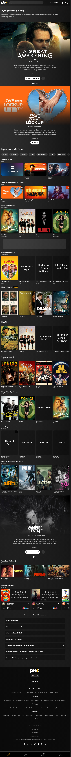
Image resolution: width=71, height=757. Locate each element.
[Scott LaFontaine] (63, 603)
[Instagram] (24, 744)
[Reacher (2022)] (44, 444)
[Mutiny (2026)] (27, 479)
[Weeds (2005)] (61, 223)
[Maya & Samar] (12, 573)
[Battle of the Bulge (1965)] (9, 340)
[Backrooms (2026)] (27, 305)
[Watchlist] (62, 2)
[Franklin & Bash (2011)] (9, 409)
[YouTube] (45, 744)
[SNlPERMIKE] (33, 603)
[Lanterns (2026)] (44, 479)
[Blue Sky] (35, 744)
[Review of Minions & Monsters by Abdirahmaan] (15, 595)
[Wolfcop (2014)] (44, 375)
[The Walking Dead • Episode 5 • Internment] (36, 194)
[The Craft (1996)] (27, 223)
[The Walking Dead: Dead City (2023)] (9, 479)
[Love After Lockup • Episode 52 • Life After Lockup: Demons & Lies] (12, 194)
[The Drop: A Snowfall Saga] (59, 573)
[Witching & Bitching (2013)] (27, 375)
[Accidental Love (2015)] (9, 270)
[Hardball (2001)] (36, 171)
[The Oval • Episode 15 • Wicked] (59, 171)
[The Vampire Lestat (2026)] (61, 479)
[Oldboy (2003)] (44, 223)
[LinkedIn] (42, 744)
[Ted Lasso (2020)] (27, 444)
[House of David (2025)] (9, 444)
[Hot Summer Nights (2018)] (27, 270)
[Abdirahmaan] (3, 603)
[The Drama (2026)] (44, 305)
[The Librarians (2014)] (44, 340)
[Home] (4, 2)
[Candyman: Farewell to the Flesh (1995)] (9, 375)
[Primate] (36, 573)
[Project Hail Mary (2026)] (61, 305)
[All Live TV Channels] (12, 171)
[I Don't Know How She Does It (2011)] (61, 270)
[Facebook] (38, 744)
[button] (66, 2)
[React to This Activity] (4, 608)
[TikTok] (28, 744)
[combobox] (27, 2)
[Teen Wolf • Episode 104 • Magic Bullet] (59, 194)
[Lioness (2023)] (61, 444)
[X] (31, 744)
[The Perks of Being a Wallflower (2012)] (44, 270)
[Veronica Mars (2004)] (44, 409)
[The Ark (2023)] (9, 223)
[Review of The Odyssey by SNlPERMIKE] (46, 595)
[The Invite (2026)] (9, 305)
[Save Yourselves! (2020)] (61, 375)
